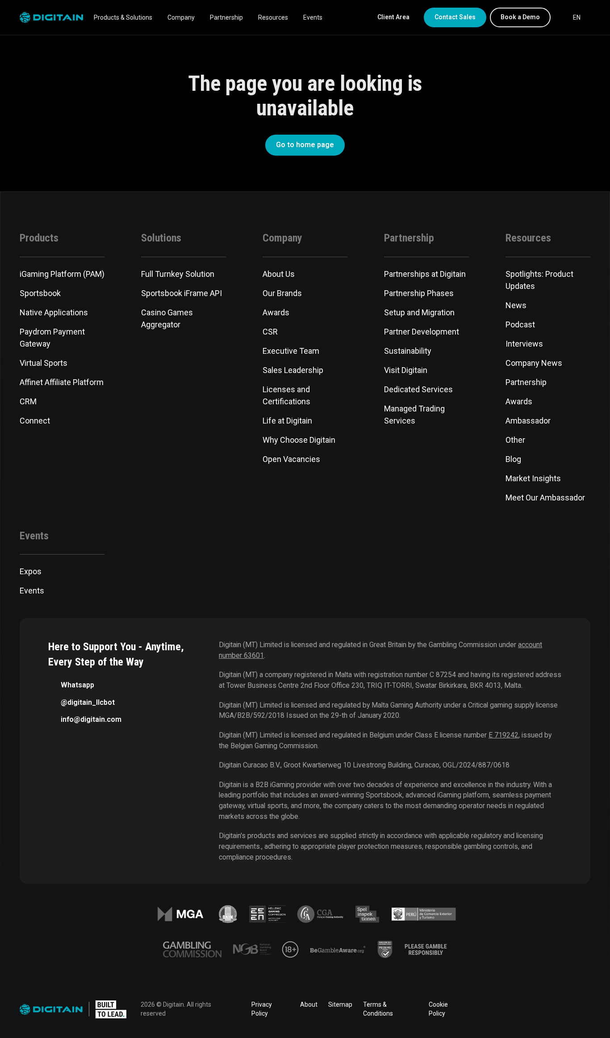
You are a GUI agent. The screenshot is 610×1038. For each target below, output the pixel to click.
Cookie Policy (438, 1009)
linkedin (510, 1009)
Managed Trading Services (414, 414)
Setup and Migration (419, 312)
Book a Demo (520, 17)
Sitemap (340, 1004)
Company (181, 17)
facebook (485, 1009)
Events (312, 17)
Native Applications (54, 312)
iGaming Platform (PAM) (62, 274)
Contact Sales (455, 17)
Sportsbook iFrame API (181, 293)
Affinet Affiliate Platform (62, 382)
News (516, 305)
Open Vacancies (291, 459)
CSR (270, 331)
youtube (560, 1009)
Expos (31, 571)
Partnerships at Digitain (425, 274)
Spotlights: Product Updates (539, 280)
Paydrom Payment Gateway (52, 337)
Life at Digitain (287, 420)
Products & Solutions (123, 17)
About (309, 1004)
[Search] (559, 17)
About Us (279, 274)
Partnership (226, 17)
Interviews (524, 343)
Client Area (393, 17)
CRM (28, 401)
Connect (35, 420)
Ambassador (528, 420)
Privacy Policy (261, 1009)
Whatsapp (77, 685)
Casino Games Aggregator (167, 318)
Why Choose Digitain (299, 440)
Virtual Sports (43, 363)
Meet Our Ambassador (545, 497)
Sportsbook (40, 293)
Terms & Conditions (378, 1009)
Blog (513, 459)
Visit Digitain (405, 370)
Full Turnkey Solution (177, 274)
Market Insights (533, 478)
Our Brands (282, 293)
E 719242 (503, 735)
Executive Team (291, 351)
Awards (276, 312)
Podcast (520, 324)
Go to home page (305, 144)
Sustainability (407, 351)
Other (515, 440)
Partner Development (421, 331)
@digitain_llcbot (88, 702)
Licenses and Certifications (286, 395)
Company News (534, 363)
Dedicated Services (418, 389)
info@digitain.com (91, 719)
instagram (585, 1009)
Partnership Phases (419, 293)
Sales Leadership (293, 370)
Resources (273, 17)
